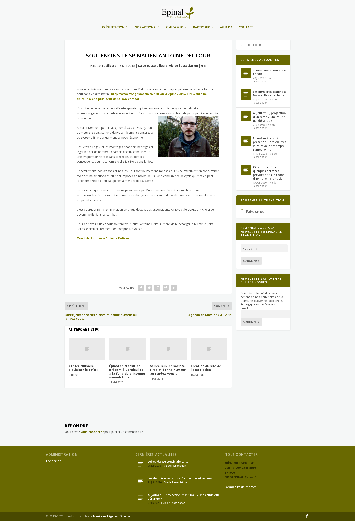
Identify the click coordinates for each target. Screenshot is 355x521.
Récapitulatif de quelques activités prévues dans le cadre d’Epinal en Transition (269, 172)
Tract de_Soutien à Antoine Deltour (103, 238)
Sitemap (126, 516)
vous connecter (92, 432)
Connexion (53, 461)
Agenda (226, 27)
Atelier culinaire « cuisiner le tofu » (84, 368)
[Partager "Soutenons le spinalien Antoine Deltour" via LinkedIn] (174, 287)
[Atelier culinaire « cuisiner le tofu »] (87, 349)
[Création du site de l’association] (209, 349)
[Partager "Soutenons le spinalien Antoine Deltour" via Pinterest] (165, 287)
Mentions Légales (105, 516)
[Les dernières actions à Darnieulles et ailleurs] (246, 94)
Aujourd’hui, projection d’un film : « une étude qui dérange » (269, 116)
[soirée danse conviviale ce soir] (246, 73)
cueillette (109, 66)
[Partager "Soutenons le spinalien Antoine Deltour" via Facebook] (141, 287)
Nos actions (145, 27)
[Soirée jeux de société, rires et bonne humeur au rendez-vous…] (168, 349)
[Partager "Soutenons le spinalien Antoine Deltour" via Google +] (157, 287)
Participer (201, 27)
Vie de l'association (183, 66)
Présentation (113, 27)
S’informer (174, 27)
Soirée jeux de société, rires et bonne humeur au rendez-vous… (168, 369)
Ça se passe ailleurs (152, 66)
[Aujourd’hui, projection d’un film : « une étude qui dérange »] (246, 116)
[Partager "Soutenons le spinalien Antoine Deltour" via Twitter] (149, 287)
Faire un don (255, 211)
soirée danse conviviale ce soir (269, 72)
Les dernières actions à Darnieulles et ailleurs (269, 93)
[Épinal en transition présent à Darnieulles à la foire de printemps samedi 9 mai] (127, 349)
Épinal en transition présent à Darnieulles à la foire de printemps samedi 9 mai (127, 371)
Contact (246, 27)
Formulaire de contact (241, 487)
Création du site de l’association (206, 368)
